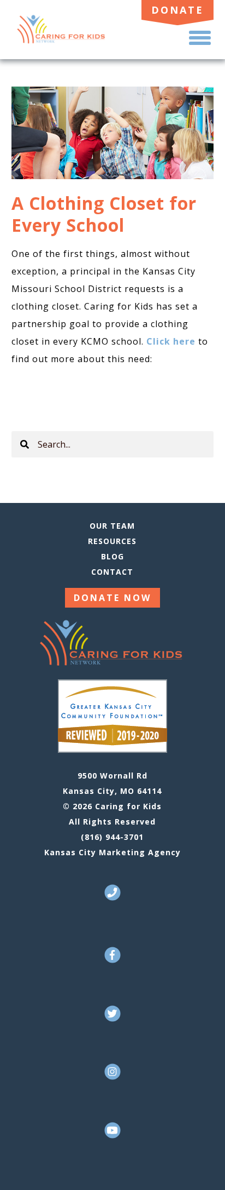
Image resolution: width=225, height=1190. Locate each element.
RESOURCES (112, 541)
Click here (171, 341)
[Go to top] (201, 1165)
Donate (177, 9)
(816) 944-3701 (112, 837)
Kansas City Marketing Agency (112, 852)
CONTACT (112, 572)
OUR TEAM (112, 525)
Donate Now (112, 598)
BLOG (112, 556)
